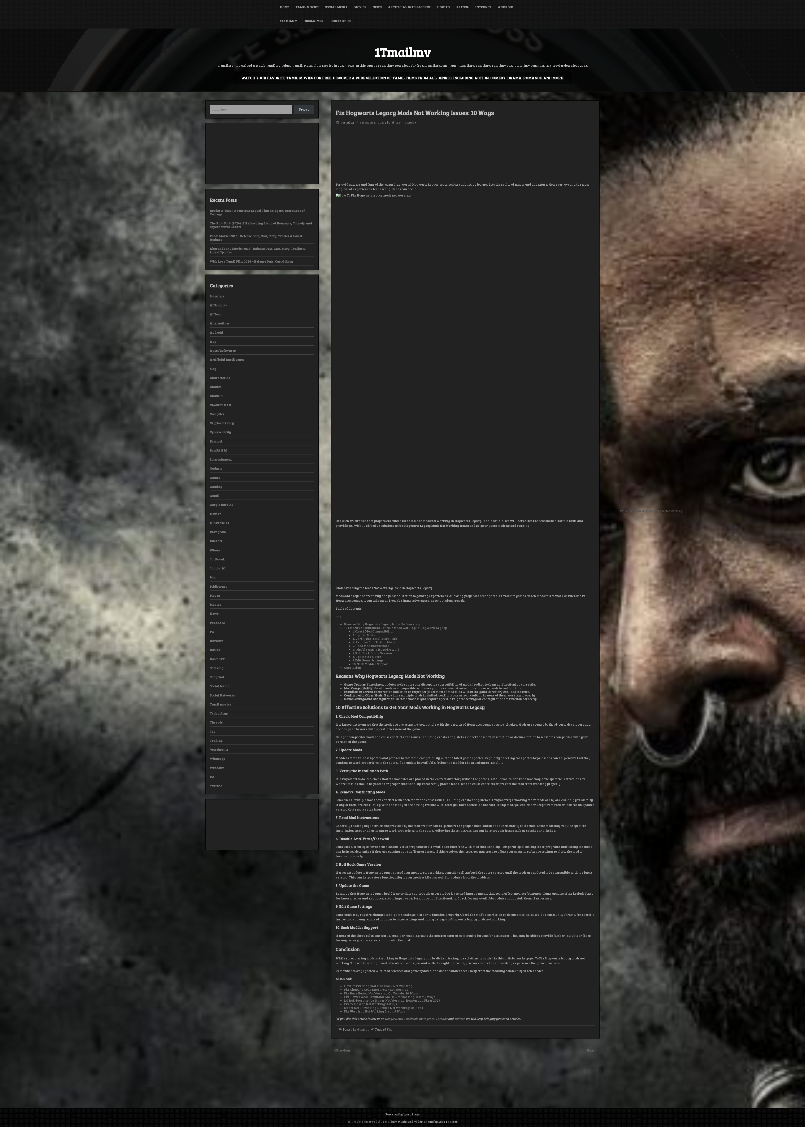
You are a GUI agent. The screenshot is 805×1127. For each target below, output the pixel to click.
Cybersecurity (220, 432)
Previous (343, 1050)
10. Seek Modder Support (370, 664)
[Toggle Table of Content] (339, 617)
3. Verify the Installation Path (374, 638)
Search (304, 109)
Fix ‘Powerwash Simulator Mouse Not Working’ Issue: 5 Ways (389, 997)
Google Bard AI (221, 504)
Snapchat (217, 677)
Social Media (336, 7)
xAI (213, 777)
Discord (216, 441)
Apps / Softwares (223, 350)
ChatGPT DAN (220, 405)
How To (443, 7)
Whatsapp (217, 758)
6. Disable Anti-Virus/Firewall (375, 649)
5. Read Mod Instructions (370, 646)
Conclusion (352, 667)
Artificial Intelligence (409, 7)
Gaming (363, 1029)
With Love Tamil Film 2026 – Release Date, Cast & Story (251, 261)
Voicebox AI (219, 749)
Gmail (214, 495)
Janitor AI (218, 568)
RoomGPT (217, 659)
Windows (217, 768)
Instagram (218, 532)
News (377, 7)
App (213, 341)
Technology (219, 713)
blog (213, 369)
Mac (213, 577)
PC (212, 632)
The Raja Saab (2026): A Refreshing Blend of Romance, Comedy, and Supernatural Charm (261, 225)
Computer (217, 414)
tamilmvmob (405, 122)
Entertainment (221, 459)
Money (215, 595)
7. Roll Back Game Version (372, 653)
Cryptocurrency (222, 423)
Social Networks (222, 695)
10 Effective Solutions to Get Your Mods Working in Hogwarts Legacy (395, 628)
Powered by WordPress (402, 1114)
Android (505, 7)
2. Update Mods (363, 635)
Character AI (220, 378)
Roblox (215, 650)
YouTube (216, 786)
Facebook (410, 1018)
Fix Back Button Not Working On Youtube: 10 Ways (381, 993)
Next (591, 1050)
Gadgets (216, 468)
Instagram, (427, 1018)
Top (212, 731)
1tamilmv (288, 21)
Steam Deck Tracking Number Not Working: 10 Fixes (383, 1008)
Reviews (216, 641)
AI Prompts (218, 305)
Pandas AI (217, 623)
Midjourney (218, 586)
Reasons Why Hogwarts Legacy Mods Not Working (382, 624)
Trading (216, 740)
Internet (483, 7)
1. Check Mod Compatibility (372, 631)
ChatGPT (216, 396)
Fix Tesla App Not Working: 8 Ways (370, 1004)
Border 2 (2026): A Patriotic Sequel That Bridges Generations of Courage (257, 212)
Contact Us (341, 21)
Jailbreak (217, 559)
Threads (442, 1018)
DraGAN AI (218, 450)
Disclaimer (314, 21)
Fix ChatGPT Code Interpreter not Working (376, 989)
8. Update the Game (366, 657)
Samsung (216, 668)
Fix (389, 1029)
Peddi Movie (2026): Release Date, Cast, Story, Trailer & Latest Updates (256, 238)
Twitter (459, 1018)
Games (215, 477)
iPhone (215, 550)
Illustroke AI (219, 523)
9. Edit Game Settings (367, 660)
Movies (360, 7)
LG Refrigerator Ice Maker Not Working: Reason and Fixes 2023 (392, 1000)
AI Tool (462, 7)
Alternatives (220, 323)
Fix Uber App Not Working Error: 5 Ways (374, 1011)
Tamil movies (307, 7)
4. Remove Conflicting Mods (373, 642)
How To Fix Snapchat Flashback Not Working (378, 986)
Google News (394, 1018)
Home (284, 7)
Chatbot (215, 387)
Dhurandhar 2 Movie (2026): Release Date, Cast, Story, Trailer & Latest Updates (257, 250)
